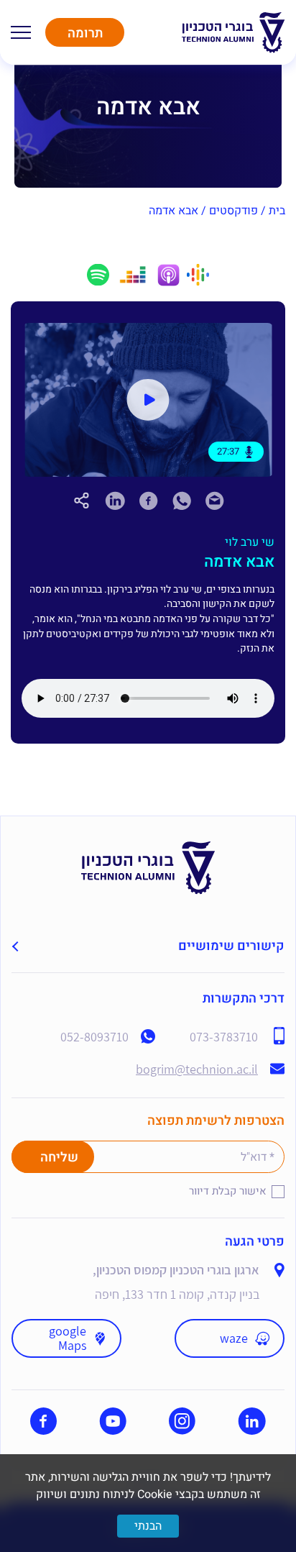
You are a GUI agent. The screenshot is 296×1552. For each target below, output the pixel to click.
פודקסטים (233, 210)
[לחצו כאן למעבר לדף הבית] (148, 849)
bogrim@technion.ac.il (197, 1069)
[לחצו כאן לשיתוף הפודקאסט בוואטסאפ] (181, 506)
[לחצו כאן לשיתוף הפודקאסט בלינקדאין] (115, 500)
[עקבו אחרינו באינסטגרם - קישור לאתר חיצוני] (182, 1421)
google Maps (67, 1338)
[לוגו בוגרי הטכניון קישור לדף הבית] (233, 32)
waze (234, 1338)
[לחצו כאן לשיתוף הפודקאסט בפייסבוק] (148, 500)
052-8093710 (94, 1037)
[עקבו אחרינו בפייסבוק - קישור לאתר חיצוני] (43, 1421)
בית (277, 210)
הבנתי (148, 1526)
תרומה (85, 33)
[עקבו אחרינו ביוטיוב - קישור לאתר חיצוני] (112, 1421)
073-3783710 (224, 1037)
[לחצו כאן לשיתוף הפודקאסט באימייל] (214, 506)
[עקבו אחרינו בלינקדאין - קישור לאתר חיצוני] (252, 1421)
